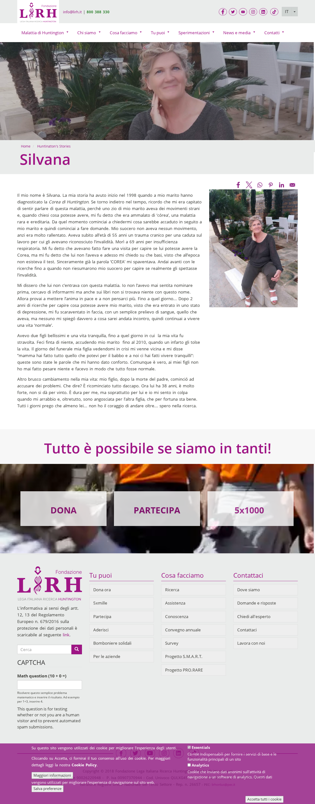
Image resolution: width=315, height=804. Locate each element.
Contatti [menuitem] (270, 34)
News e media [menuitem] (235, 34)
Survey (171, 643)
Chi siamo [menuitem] (84, 34)
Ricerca (172, 589)
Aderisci (101, 630)
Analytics (200, 765)
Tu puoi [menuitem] (156, 34)
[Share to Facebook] (238, 184)
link (66, 635)
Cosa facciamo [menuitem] (121, 34)
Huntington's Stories (54, 146)
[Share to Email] (292, 184)
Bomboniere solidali (112, 643)
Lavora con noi (251, 643)
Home (26, 146)
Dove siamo (248, 589)
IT (286, 11)
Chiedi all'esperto (253, 616)
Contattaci (247, 630)
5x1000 (249, 510)
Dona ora (102, 589)
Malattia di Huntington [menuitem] (40, 34)
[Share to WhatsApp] (259, 184)
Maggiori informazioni (52, 775)
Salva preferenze (47, 788)
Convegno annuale (183, 630)
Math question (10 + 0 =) (41, 676)
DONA (63, 510)
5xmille (100, 603)
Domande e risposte (256, 603)
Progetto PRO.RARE (184, 670)
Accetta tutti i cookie (264, 799)
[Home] (38, 13)
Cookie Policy (84, 764)
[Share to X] (249, 184)
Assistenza (175, 603)
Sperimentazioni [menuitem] (192, 34)
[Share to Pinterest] (270, 184)
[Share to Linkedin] (281, 184)
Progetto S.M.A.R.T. (184, 656)
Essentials (201, 747)
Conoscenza (176, 616)
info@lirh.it (72, 11)
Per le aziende (106, 656)
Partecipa (102, 616)
